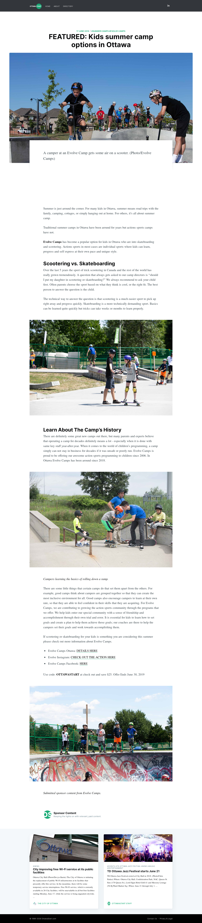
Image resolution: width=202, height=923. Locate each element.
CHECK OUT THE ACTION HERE (93, 657)
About (57, 6)
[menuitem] (48, 6)
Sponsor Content (65, 813)
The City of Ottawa (48, 903)
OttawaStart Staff (122, 903)
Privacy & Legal (166, 918)
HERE (84, 663)
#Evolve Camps (117, 31)
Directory (68, 6)
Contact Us (152, 918)
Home (47, 6)
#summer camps (100, 31)
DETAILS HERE (87, 651)
